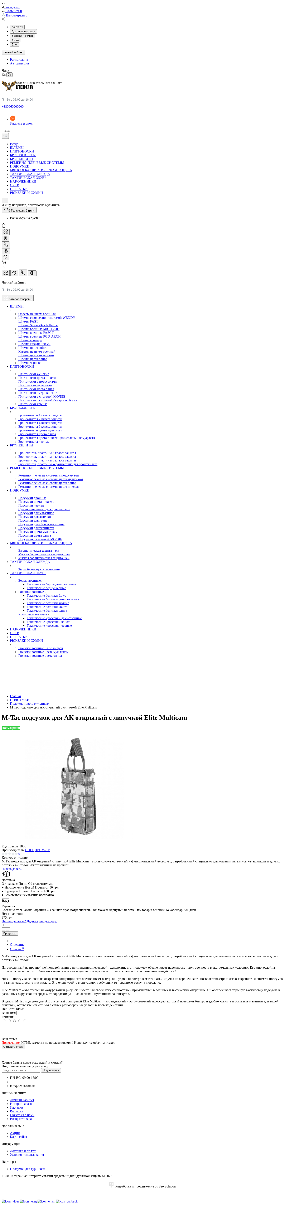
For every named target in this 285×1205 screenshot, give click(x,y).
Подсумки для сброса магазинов (41, 524)
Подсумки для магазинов (36, 513)
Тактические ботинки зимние (48, 603)
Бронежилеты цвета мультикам (40, 430)
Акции (15, 40)
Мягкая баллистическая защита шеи (43, 558)
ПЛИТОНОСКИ (22, 151)
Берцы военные (30, 580)
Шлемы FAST (28, 321)
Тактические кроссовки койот (48, 622)
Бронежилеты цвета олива (37, 434)
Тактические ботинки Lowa (46, 595)
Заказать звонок (21, 123)
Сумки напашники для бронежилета (44, 509)
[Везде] (5, 136)
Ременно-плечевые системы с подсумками (48, 475)
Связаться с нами (22, 1115)
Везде (14, 144)
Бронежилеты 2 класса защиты (40, 419)
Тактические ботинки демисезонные (53, 599)
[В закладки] (7, 930)
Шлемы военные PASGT (36, 332)
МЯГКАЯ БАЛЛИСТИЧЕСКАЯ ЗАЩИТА (41, 170)
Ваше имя (9, 1013)
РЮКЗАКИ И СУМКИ (26, 192)
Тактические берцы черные (46, 588)
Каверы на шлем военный (36, 351)
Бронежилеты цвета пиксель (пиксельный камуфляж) (56, 438)
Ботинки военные (31, 592)
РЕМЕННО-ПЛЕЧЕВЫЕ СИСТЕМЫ (37, 162)
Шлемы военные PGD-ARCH (39, 336)
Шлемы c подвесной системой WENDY (46, 317)
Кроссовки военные (33, 614)
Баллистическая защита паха (38, 550)
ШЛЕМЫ (17, 147)
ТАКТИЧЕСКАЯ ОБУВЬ (28, 177)
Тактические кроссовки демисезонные (54, 618)
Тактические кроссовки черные (49, 625)
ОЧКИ (14, 185)
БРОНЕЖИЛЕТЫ (23, 155)
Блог (15, 44)
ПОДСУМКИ (19, 166)
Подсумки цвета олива (34, 535)
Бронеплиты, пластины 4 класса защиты (47, 456)
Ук (9, 74)
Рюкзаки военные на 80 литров (40, 648)
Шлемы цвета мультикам (36, 355)
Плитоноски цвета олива (36, 389)
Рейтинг (8, 1017)
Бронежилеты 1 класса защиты (40, 415)
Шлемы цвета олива (32, 359)
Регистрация (19, 59)
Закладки (16, 1107)
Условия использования (27, 1154)
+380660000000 (13, 106)
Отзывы (17, 949)
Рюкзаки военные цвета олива (40, 655)
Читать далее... (12, 869)
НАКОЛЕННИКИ (23, 181)
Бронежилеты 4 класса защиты (40, 423)
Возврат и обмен (22, 35)
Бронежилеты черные (33, 441)
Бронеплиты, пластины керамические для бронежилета (57, 464)
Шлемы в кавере (30, 340)
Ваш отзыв (9, 1039)
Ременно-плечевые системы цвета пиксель (48, 486)
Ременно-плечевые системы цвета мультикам (50, 479)
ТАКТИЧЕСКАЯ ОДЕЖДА (30, 174)
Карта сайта (18, 1136)
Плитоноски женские (33, 374)
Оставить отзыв (13, 1046)
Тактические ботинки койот (47, 607)
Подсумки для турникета (36, 528)
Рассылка (16, 1111)
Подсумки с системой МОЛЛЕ (40, 539)
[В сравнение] (3, 930)
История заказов (21, 1103)
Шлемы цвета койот (32, 347)
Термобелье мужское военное (39, 569)
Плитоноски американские (37, 393)
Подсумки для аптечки (34, 516)
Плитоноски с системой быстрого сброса (47, 400)
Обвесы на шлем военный (37, 314)
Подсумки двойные (32, 498)
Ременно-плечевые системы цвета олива (47, 483)
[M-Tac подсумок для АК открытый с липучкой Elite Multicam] (79, 842)
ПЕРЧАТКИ (19, 189)
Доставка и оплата (23, 31)
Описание (17, 944)
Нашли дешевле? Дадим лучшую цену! (29, 921)
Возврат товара (21, 1119)
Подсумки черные (31, 505)
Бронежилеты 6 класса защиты (40, 426)
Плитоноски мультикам (35, 385)
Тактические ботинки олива (47, 610)
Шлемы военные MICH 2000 (38, 329)
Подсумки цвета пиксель (36, 501)
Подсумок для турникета (27, 1169)
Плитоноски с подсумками (37, 381)
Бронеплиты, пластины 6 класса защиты (47, 460)
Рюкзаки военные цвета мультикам (43, 652)
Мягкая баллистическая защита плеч (44, 554)
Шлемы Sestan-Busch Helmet (38, 325)
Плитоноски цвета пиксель (37, 377)
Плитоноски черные (32, 404)
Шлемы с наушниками (34, 344)
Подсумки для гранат (33, 520)
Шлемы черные (29, 362)
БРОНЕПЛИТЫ (21, 159)
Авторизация (19, 63)
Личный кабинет (13, 52)
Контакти (17, 27)
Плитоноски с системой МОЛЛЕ (41, 396)
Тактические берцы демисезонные (51, 584)
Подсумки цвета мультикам (38, 531)
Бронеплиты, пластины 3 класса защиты (47, 453)
